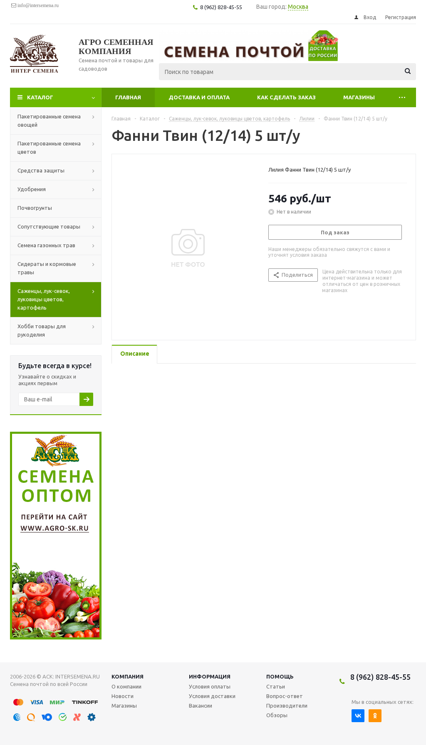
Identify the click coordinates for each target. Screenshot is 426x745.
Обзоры (276, 715)
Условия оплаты (209, 686)
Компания (127, 676)
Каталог (40, 97)
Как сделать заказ (286, 97)
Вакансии (200, 705)
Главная (128, 97)
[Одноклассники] (375, 715)
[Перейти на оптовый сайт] (56, 637)
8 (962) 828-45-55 (380, 677)
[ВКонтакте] (358, 715)
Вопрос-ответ (284, 696)
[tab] (134, 354)
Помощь (280, 676)
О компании (126, 686)
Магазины (359, 97)
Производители (286, 705)
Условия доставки (212, 696)
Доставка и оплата (199, 97)
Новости (122, 696)
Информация (209, 676)
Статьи (275, 686)
